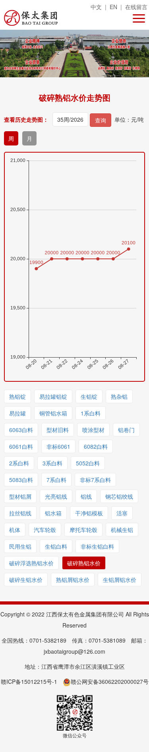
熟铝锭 (17, 396)
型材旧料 (57, 430)
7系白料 (56, 480)
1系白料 (91, 413)
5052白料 (88, 463)
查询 (100, 120)
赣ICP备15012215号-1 (29, 681)
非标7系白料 (95, 480)
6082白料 (96, 446)
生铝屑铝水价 (119, 580)
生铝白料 (56, 546)
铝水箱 (53, 513)
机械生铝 (122, 530)
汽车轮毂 (45, 530)
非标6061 (58, 446)
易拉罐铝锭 (53, 396)
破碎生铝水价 (26, 580)
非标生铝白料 (97, 546)
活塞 (122, 513)
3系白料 (52, 463)
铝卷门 (126, 430)
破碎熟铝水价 (84, 563)
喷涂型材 (93, 430)
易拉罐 (17, 413)
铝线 (86, 496)
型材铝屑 (20, 496)
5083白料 (21, 480)
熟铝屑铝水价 (72, 580)
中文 (96, 7)
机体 (14, 530)
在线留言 (136, 7)
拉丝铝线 (20, 513)
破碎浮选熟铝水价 (31, 563)
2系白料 (19, 463)
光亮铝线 (56, 496)
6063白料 (21, 430)
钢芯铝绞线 (119, 496)
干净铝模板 (89, 513)
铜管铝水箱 (53, 413)
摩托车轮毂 (83, 530)
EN (113, 7)
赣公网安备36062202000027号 (110, 681)
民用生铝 (20, 546)
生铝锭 (89, 396)
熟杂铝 (119, 396)
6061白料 (21, 446)
